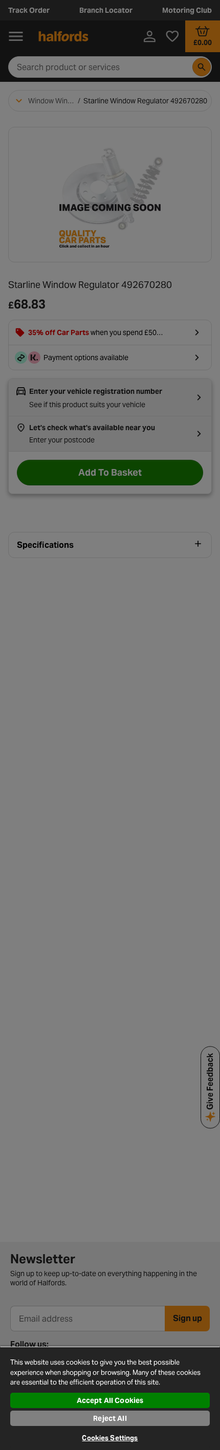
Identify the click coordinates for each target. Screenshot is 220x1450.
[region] (110, 1398)
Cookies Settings (110, 1438)
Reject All (109, 1418)
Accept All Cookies (110, 1400)
